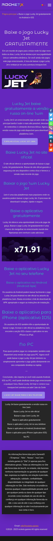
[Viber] (51, 128)
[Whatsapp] (51, 123)
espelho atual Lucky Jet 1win (19, 141)
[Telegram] (51, 119)
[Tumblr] (51, 141)
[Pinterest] (51, 145)
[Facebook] (51, 110)
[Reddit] (51, 149)
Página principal (9, 14)
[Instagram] (51, 132)
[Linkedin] (51, 136)
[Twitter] (51, 115)
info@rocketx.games (29, 526)
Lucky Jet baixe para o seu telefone (23, 395)
